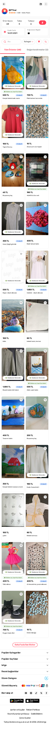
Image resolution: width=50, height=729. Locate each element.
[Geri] (4, 4)
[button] (41, 4)
